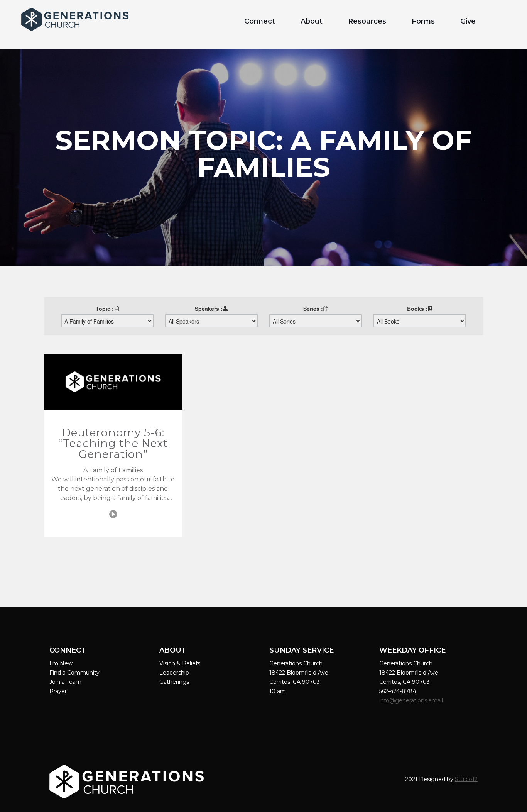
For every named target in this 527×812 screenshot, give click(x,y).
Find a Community (74, 672)
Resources (367, 21)
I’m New (61, 663)
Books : (417, 308)
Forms (423, 21)
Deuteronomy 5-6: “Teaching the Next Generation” (113, 443)
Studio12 (466, 779)
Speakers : (209, 308)
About (312, 21)
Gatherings (174, 681)
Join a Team (65, 681)
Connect (259, 21)
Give (468, 21)
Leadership (174, 672)
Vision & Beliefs (179, 663)
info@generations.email (411, 700)
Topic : (105, 308)
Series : (313, 308)
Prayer (58, 691)
